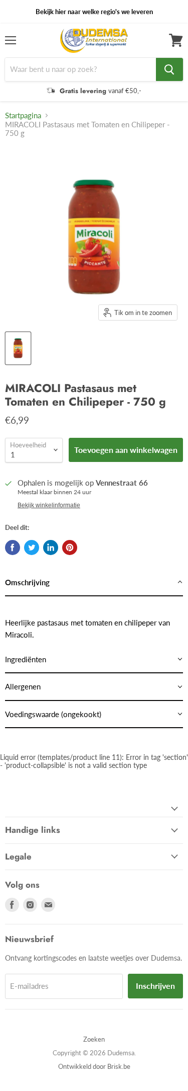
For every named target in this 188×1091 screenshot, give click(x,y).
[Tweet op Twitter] (31, 547)
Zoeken (94, 1039)
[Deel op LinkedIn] (50, 547)
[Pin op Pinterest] (69, 547)
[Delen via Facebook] (12, 547)
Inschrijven (155, 985)
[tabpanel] (94, 621)
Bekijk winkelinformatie (49, 505)
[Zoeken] (169, 69)
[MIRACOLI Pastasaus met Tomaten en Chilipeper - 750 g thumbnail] (18, 348)
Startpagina (23, 115)
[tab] (94, 582)
